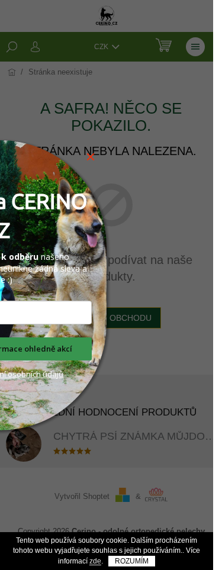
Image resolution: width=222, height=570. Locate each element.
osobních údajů (34, 374)
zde (95, 561)
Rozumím (132, 561)
